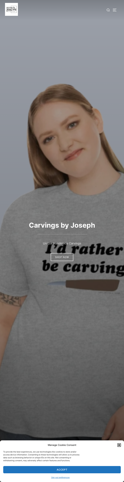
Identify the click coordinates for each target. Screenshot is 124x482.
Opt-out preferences (60, 477)
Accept (62, 469)
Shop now (62, 257)
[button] (119, 445)
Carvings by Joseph (62, 225)
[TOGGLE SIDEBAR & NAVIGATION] (116, 10)
